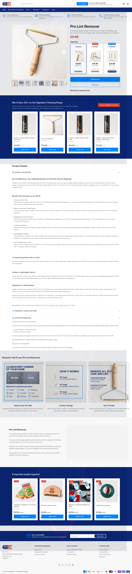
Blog (53, 9)
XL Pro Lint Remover (47, 138)
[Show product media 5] (41, 83)
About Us (102, 557)
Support (45, 9)
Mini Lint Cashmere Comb (48, 505)
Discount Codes (40, 554)
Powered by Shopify (22, 571)
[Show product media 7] (55, 83)
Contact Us (70, 552)
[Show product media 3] (28, 83)
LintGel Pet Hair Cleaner (103, 505)
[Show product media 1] (15, 83)
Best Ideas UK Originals (15, 9)
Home (4, 9)
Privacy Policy (103, 549)
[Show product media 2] (21, 83)
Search (83, 4)
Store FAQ (38, 549)
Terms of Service (104, 554)
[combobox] (53, 4)
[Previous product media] (15, 52)
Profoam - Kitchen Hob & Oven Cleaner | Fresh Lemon (105, 138)
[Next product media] (64, 52)
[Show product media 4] (35, 83)
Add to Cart (95, 79)
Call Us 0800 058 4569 (74, 549)
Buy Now (95, 85)
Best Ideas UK (11, 571)
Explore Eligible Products (109, 105)
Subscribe (100, 536)
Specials (36, 9)
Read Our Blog (71, 554)
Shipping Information (41, 552)
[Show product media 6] (48, 83)
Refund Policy (103, 552)
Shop (27, 9)
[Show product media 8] (61, 83)
